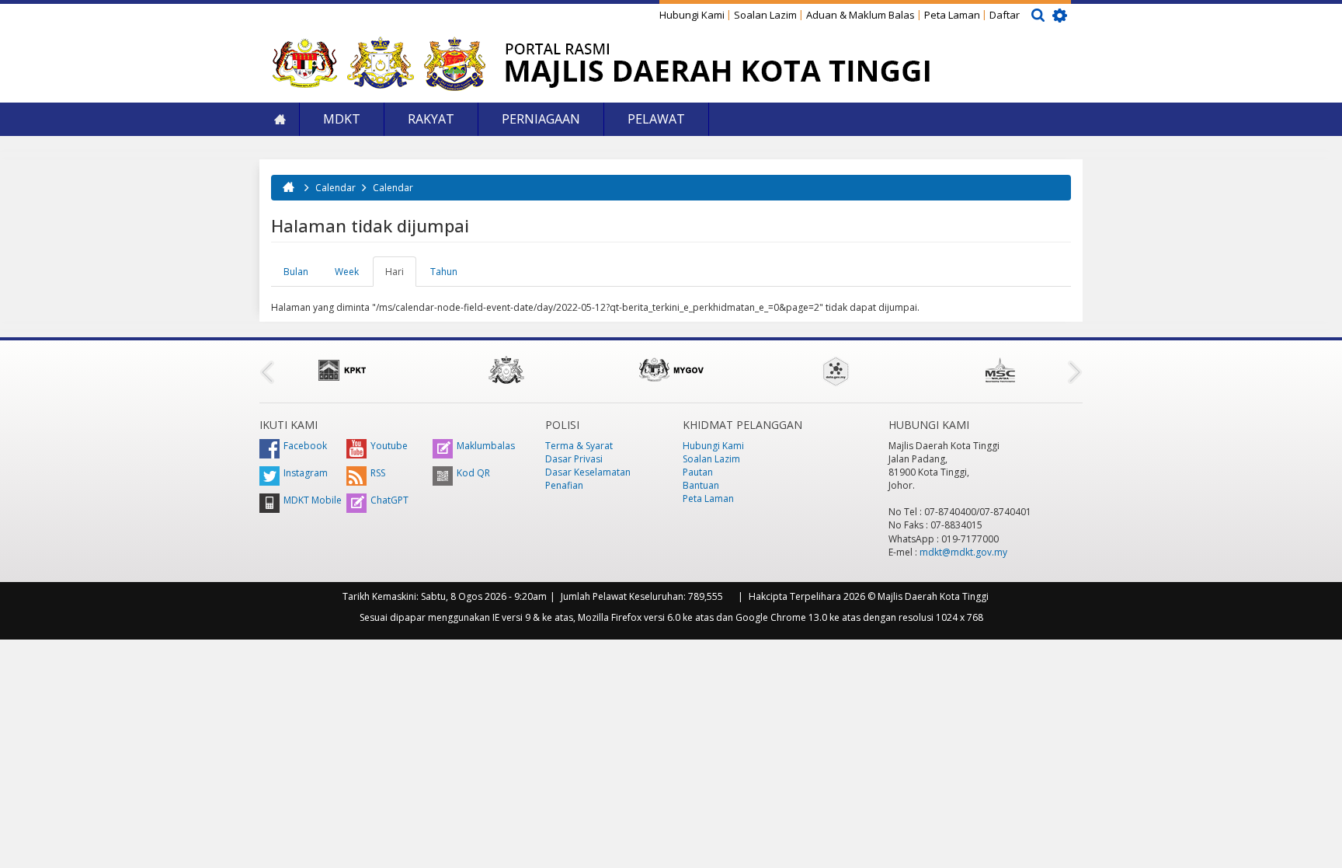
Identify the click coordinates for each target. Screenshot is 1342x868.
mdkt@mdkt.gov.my (963, 552)
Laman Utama (279, 119)
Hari (400, 276)
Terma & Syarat (579, 445)
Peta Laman (952, 15)
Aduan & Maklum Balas (860, 15)
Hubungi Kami (692, 15)
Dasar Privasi (574, 458)
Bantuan (701, 485)
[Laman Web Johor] (506, 370)
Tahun (443, 271)
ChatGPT (389, 500)
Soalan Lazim (765, 15)
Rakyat (431, 118)
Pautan (698, 472)
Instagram (305, 472)
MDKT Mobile (312, 500)
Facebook (305, 445)
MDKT (341, 118)
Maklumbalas (486, 445)
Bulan (295, 271)
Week (347, 271)
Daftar (1004, 15)
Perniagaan (541, 118)
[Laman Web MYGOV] (671, 370)
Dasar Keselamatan (588, 472)
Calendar (335, 187)
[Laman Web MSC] (1000, 370)
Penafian (564, 485)
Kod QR (473, 472)
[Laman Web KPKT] (341, 370)
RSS (377, 472)
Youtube (389, 445)
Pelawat (656, 118)
